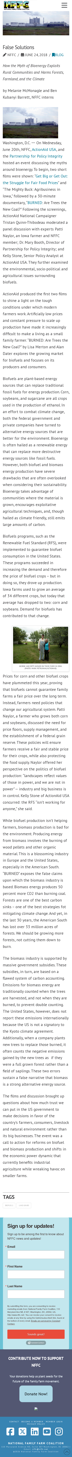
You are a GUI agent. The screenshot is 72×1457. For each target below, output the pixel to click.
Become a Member (32, 1421)
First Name (15, 1266)
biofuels (9, 1205)
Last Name (14, 1286)
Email (11, 1246)
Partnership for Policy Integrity (36, 156)
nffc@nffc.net (40, 1449)
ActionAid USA (44, 149)
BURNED (35, 202)
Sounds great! (36, 1334)
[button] (64, 5)
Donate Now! (36, 1393)
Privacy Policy (36, 1424)
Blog (59, 54)
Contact (14, 1421)
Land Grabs (24, 1205)
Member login (54, 1421)
